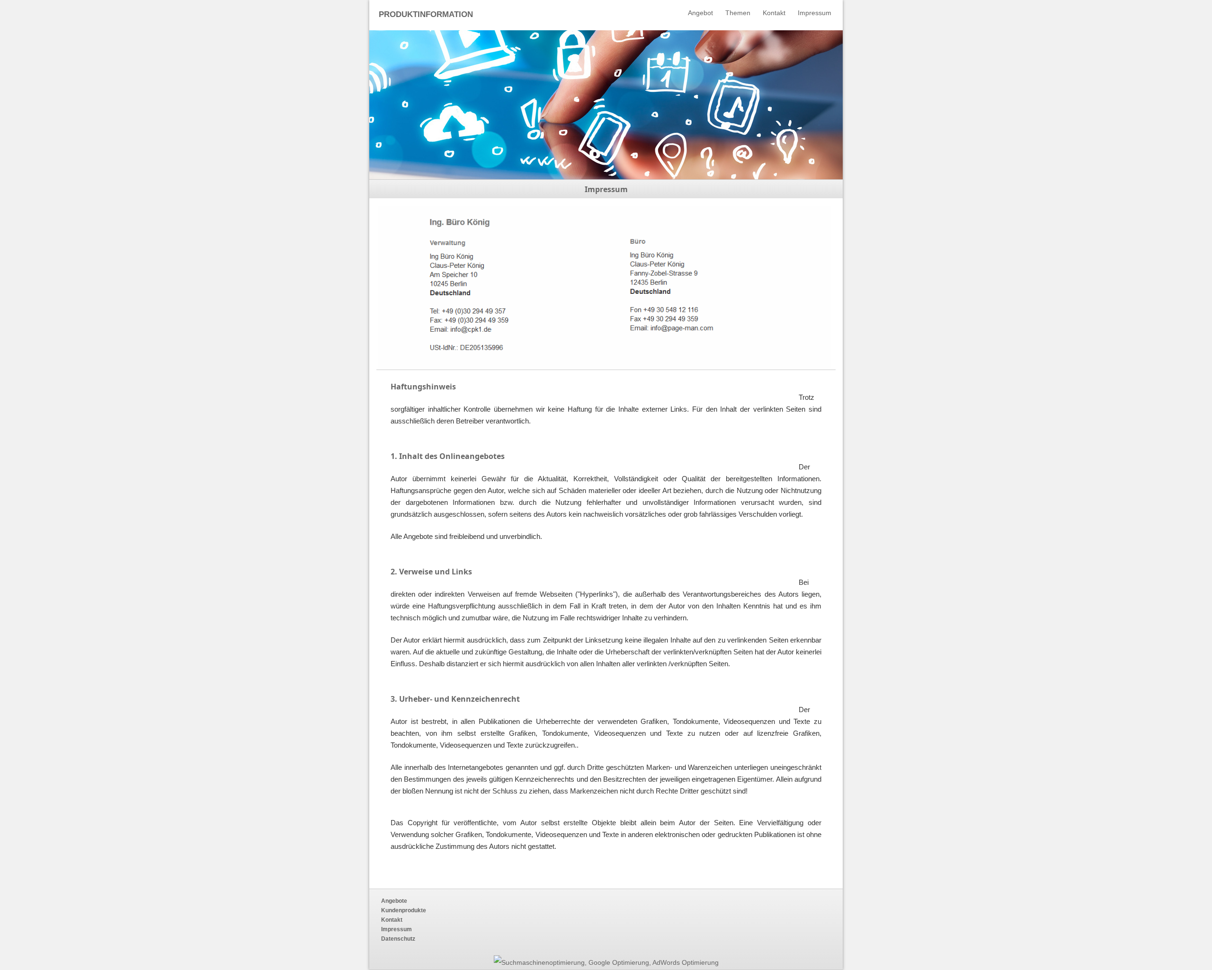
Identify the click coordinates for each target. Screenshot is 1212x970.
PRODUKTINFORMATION (426, 14)
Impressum (814, 13)
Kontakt (774, 13)
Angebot (700, 13)
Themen (737, 13)
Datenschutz (398, 938)
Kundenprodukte (403, 910)
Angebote (394, 901)
